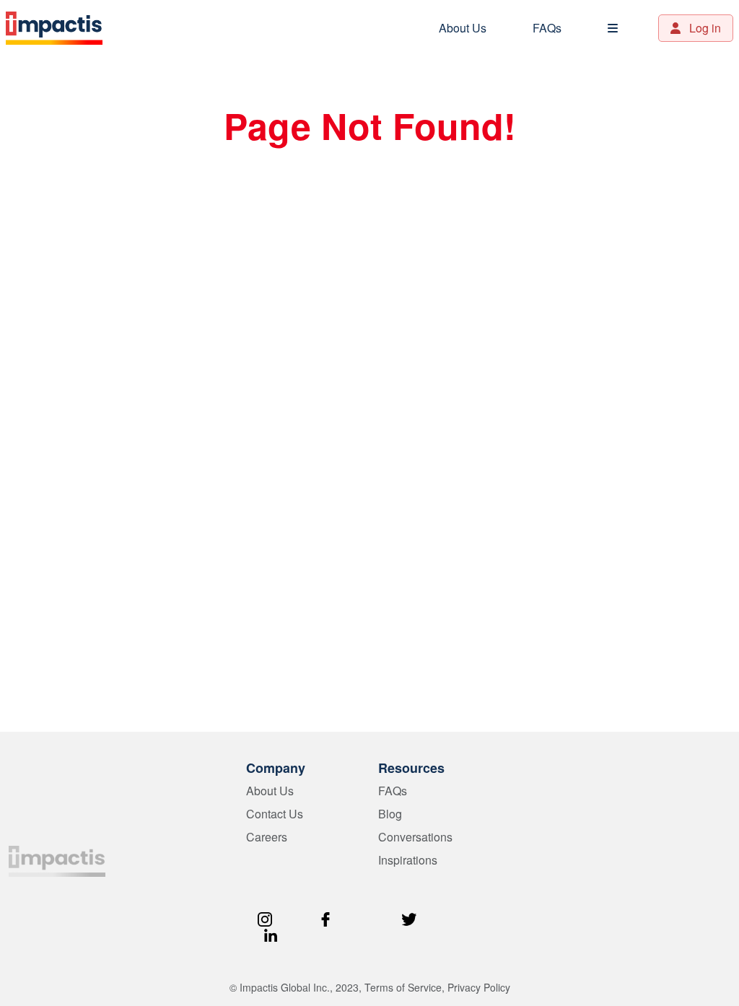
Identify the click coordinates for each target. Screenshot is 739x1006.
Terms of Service (403, 987)
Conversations (415, 836)
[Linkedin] (270, 933)
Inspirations (407, 860)
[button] (613, 28)
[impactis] (57, 859)
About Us (462, 27)
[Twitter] (409, 917)
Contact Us (274, 813)
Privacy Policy (478, 987)
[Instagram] (265, 917)
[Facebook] (325, 917)
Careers (266, 836)
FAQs (547, 27)
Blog (390, 813)
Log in (703, 27)
